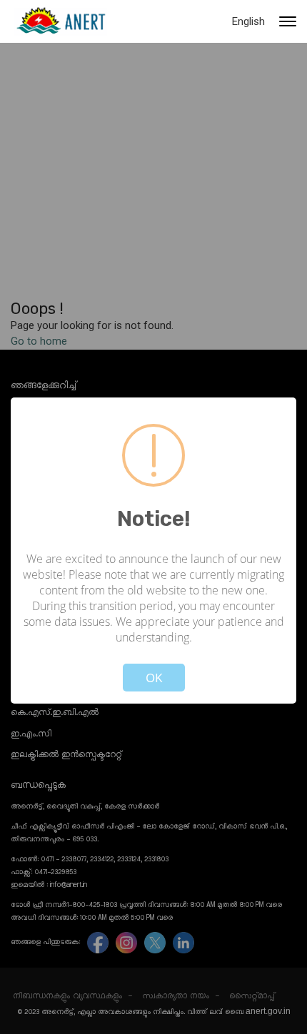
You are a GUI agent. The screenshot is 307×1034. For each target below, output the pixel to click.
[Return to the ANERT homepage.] (60, 21)
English (248, 21)
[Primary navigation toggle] (287, 21)
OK (154, 677)
